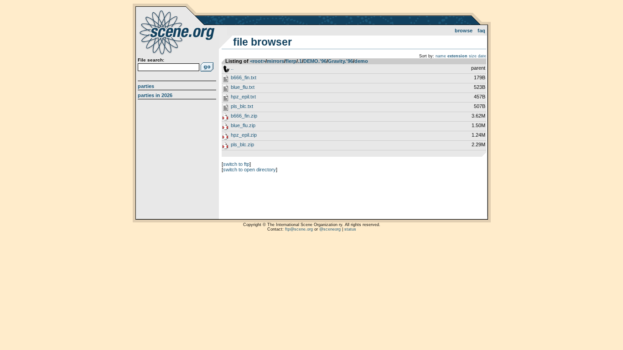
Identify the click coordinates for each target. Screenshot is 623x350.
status (350, 229)
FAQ (481, 30)
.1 (300, 61)
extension (457, 56)
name (441, 56)
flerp (291, 61)
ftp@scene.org (299, 229)
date (482, 56)
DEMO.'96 (315, 61)
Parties (146, 86)
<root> (257, 61)
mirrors (275, 61)
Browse (463, 30)
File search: (151, 59)
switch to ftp (236, 164)
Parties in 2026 (155, 95)
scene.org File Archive (178, 32)
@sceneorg (330, 229)
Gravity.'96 (340, 61)
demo (361, 61)
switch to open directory (249, 169)
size (473, 56)
